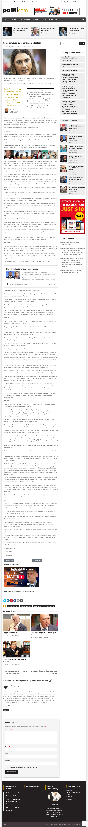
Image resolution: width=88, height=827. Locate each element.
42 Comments (73, 174)
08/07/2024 (73, 191)
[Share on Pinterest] (11, 600)
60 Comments (73, 133)
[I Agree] (4, 706)
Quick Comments (25, 20)
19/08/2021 (73, 150)
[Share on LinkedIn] (8, 600)
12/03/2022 (73, 182)
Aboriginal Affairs (13, 606)
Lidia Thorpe (37, 606)
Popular (65, 120)
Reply (6, 710)
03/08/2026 (18, 33)
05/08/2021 (73, 172)
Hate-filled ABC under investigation (75, 137)
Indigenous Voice (26, 606)
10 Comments (44, 637)
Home (6, 20)
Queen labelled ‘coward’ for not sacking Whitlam (76, 147)
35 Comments (73, 194)
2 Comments (16, 664)
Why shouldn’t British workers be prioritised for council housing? (69, 58)
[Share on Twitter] (4, 600)
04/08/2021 (73, 131)
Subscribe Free (53, 20)
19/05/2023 (8, 664)
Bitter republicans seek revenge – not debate (44, 672)
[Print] (21, 600)
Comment (8, 730)
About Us (26, 2)
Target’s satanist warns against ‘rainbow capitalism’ (16, 672)
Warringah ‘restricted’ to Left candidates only (76, 178)
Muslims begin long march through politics (77, 188)
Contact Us (35, 2)
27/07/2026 (46, 33)
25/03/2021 (73, 160)
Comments (74, 120)
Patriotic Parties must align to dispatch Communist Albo (13, 801)
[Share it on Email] (18, 600)
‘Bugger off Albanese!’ (10, 633)
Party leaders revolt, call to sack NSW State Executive (76, 167)
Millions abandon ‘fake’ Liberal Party (76, 157)
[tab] (64, 120)
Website (7, 760)
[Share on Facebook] (14, 600)
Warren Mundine (49, 606)
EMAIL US (69, 800)
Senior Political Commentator (14, 112)
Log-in (44, 20)
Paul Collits (22, 46)
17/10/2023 (8, 635)
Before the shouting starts (69, 70)
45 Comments (73, 152)
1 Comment (30, 46)
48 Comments (73, 143)
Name (7, 747)
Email (7, 754)
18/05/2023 (73, 141)
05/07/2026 (74, 33)
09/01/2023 (36, 637)
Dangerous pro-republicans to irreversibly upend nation (77, 126)
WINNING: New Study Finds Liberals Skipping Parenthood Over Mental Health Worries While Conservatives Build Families (72, 262)
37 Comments (73, 184)
